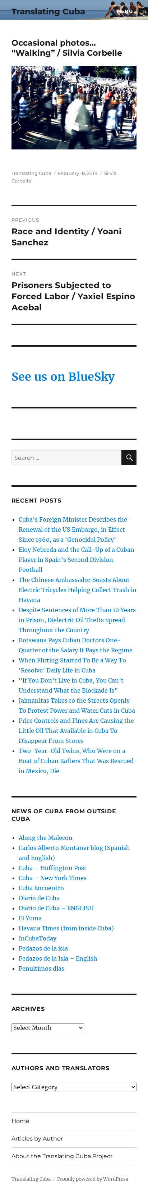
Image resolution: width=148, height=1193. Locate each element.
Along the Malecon (46, 837)
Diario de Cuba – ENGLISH (56, 908)
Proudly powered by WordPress (92, 1179)
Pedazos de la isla (43, 948)
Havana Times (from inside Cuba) (66, 928)
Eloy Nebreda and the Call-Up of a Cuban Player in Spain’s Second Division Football (76, 559)
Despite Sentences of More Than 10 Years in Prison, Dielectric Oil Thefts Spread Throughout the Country (77, 620)
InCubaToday (37, 938)
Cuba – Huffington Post (53, 867)
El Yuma (30, 918)
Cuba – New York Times (53, 878)
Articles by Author (37, 1138)
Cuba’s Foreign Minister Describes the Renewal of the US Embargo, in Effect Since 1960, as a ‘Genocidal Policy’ (73, 529)
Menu (125, 11)
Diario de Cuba (39, 898)
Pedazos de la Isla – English (58, 958)
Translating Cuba (48, 11)
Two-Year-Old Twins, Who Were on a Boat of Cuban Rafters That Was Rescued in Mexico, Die (76, 760)
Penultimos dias (41, 968)
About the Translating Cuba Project (62, 1156)
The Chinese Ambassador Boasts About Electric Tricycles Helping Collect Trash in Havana (78, 590)
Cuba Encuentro (41, 888)
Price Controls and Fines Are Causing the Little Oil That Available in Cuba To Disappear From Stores (76, 730)
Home (20, 1121)
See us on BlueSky (63, 377)
